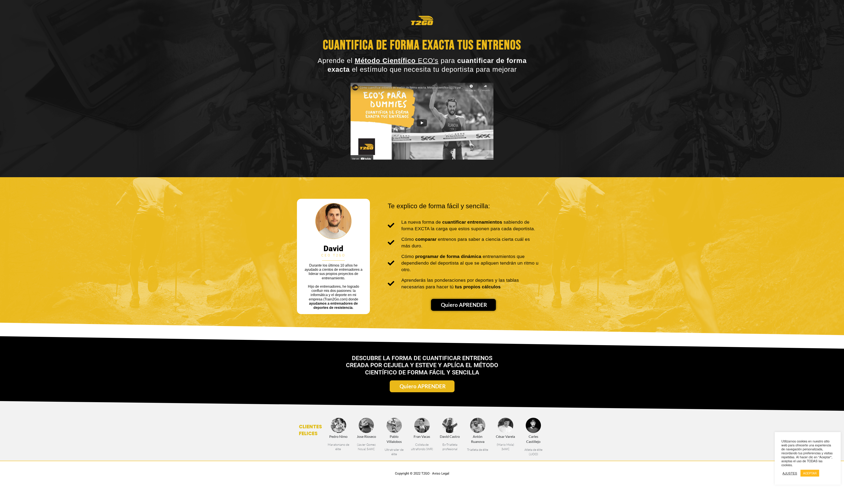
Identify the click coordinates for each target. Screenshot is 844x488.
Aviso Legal (440, 473)
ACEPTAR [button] (810, 473)
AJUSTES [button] (789, 473)
